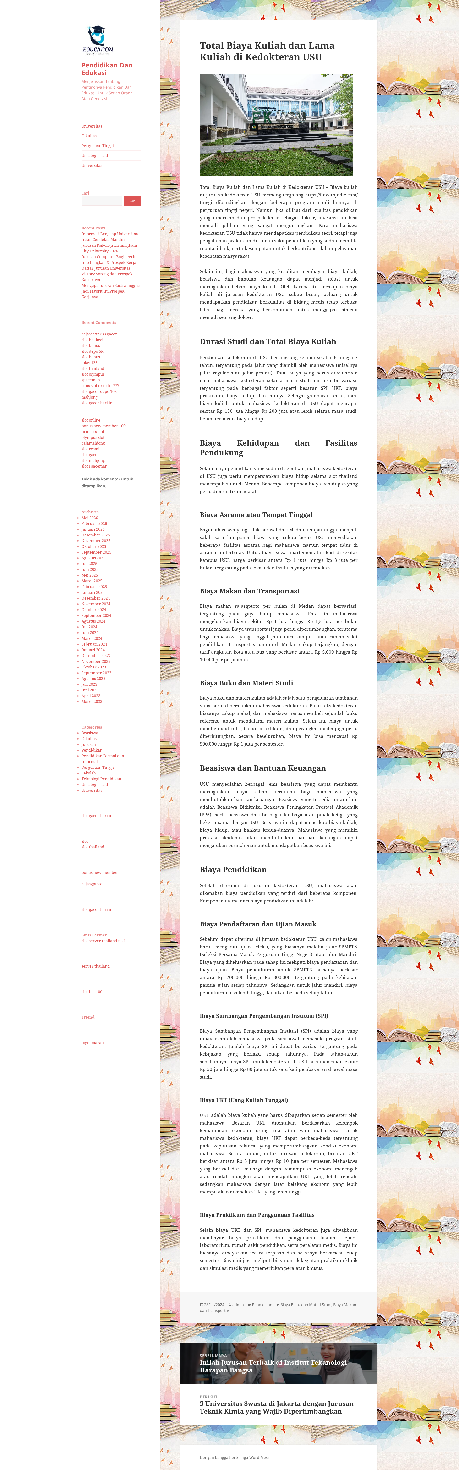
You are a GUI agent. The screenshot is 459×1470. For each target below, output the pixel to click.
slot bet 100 (92, 991)
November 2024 (96, 604)
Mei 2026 (90, 517)
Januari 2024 (93, 649)
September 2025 (96, 552)
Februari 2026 (94, 523)
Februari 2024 (94, 644)
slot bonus (91, 345)
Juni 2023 (90, 690)
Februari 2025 (94, 586)
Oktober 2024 (94, 609)
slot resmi (90, 448)
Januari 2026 (93, 529)
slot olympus (93, 374)
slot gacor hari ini (98, 403)
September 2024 (96, 615)
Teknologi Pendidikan (101, 778)
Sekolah (89, 773)
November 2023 (96, 661)
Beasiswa (90, 732)
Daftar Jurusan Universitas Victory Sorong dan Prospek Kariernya (107, 274)
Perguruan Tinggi (98, 145)
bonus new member (100, 872)
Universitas (92, 126)
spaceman (91, 380)
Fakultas (89, 136)
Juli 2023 (89, 684)
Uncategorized (95, 155)
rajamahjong (93, 443)
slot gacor (90, 454)
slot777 (112, 385)
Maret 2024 (92, 638)
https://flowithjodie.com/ (331, 195)
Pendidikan (92, 750)
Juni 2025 (90, 569)
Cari (85, 193)
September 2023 (96, 672)
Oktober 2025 (94, 546)
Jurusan (89, 744)
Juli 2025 (89, 563)
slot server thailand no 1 (104, 940)
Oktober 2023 (94, 667)
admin (238, 1304)
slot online (91, 420)
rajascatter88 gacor (99, 334)
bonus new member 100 (104, 426)
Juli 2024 (89, 626)
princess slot (93, 431)
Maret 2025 (92, 581)
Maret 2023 (92, 701)
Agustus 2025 (93, 558)
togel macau (93, 1042)
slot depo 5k (92, 351)
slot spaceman (94, 466)
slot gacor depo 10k (99, 391)
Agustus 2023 (93, 678)
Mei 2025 (90, 575)
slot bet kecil (93, 339)
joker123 (90, 362)
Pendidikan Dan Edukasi (107, 69)
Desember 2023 (96, 655)
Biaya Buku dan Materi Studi (305, 1304)
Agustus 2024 (93, 621)
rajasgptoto (92, 883)
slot (85, 841)
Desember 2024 (96, 598)
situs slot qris (93, 385)
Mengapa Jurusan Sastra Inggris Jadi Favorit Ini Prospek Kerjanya (111, 291)
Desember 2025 (96, 535)
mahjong (90, 397)
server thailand (96, 966)
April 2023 (91, 695)
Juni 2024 (90, 632)
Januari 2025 (93, 592)
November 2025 (96, 540)
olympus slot (93, 437)
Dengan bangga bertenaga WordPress (234, 1457)
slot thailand (93, 368)
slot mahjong (93, 460)
